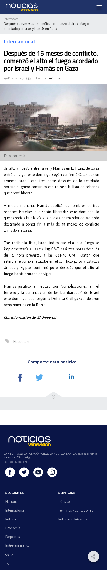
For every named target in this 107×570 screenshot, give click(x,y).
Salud (9, 555)
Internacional (11, 18)
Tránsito (64, 502)
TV (7, 564)
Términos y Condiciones (75, 510)
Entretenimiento (17, 546)
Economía (12, 528)
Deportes (12, 537)
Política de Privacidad (74, 519)
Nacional (11, 502)
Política (10, 519)
